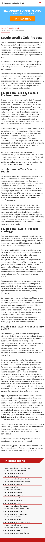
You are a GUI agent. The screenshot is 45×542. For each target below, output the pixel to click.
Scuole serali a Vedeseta (13, 501)
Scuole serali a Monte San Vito (15, 471)
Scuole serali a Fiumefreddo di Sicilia (17, 522)
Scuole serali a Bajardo (12, 517)
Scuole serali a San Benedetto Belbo (17, 482)
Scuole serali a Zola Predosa (14, 498)
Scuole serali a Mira (11, 487)
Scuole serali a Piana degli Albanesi (16, 533)
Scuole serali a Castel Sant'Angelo (16, 506)
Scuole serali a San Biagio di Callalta (17, 479)
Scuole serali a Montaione (13, 495)
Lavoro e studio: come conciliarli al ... (17, 468)
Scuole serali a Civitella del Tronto (16, 528)
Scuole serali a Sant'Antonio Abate (16, 509)
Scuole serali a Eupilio (12, 530)
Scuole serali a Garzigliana (13, 473)
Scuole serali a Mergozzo (13, 484)
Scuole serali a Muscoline (13, 490)
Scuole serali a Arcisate (12, 519)
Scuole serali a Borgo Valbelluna (15, 514)
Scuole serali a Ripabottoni (13, 476)
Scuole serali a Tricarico (12, 503)
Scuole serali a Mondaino (13, 492)
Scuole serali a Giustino (12, 525)
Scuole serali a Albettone (13, 511)
